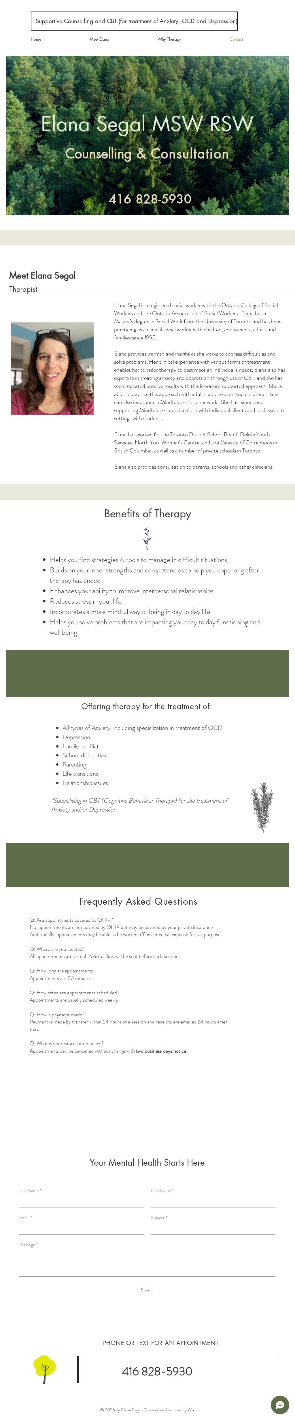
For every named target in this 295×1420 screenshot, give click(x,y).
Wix (191, 1409)
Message (28, 1244)
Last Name (30, 1190)
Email (25, 1217)
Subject (159, 1217)
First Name (162, 1190)
